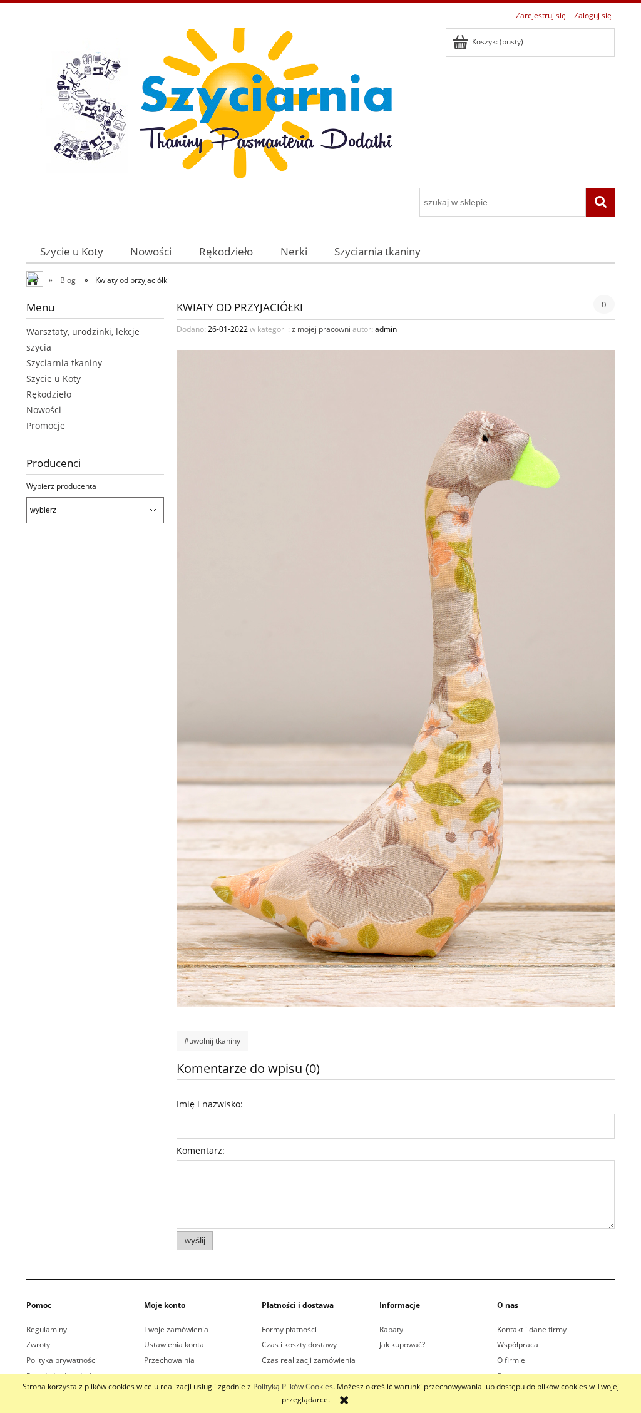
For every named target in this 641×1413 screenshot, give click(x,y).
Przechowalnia (169, 1360)
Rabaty (391, 1329)
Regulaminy (46, 1329)
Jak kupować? (402, 1344)
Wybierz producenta (61, 486)
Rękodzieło (48, 394)
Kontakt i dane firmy (532, 1329)
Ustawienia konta (174, 1344)
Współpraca (517, 1344)
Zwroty (38, 1344)
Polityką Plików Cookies (293, 1386)
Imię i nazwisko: (210, 1104)
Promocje (45, 425)
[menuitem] (71, 251)
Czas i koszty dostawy (299, 1344)
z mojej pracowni (321, 329)
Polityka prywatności (61, 1360)
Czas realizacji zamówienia (309, 1360)
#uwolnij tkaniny (212, 1040)
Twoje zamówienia (176, 1329)
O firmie (511, 1360)
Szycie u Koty (53, 378)
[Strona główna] (214, 106)
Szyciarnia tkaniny (64, 363)
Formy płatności (289, 1329)
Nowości (43, 410)
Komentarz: (201, 1150)
